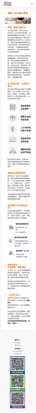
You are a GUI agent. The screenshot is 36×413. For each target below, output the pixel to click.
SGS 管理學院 (17, 351)
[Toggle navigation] (31, 4)
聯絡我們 (17, 345)
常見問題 (17, 343)
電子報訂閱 (17, 354)
